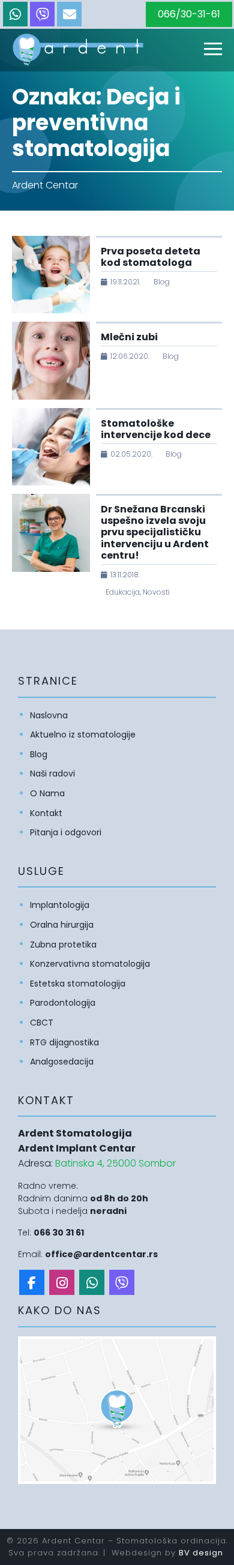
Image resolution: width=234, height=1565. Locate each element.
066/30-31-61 (189, 14)
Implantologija (59, 905)
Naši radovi (52, 773)
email (69, 14)
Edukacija (123, 592)
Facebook (32, 1282)
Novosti (156, 592)
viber (42, 14)
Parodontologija (62, 1003)
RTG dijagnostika (64, 1042)
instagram (62, 1282)
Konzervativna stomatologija (90, 964)
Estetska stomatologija (77, 984)
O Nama (47, 793)
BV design (201, 1552)
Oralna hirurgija (62, 925)
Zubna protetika (63, 945)
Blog (162, 282)
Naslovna (49, 715)
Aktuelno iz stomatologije (83, 734)
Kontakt (46, 813)
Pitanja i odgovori (65, 832)
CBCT (41, 1023)
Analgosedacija (62, 1062)
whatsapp (15, 14)
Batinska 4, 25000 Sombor (115, 1163)
